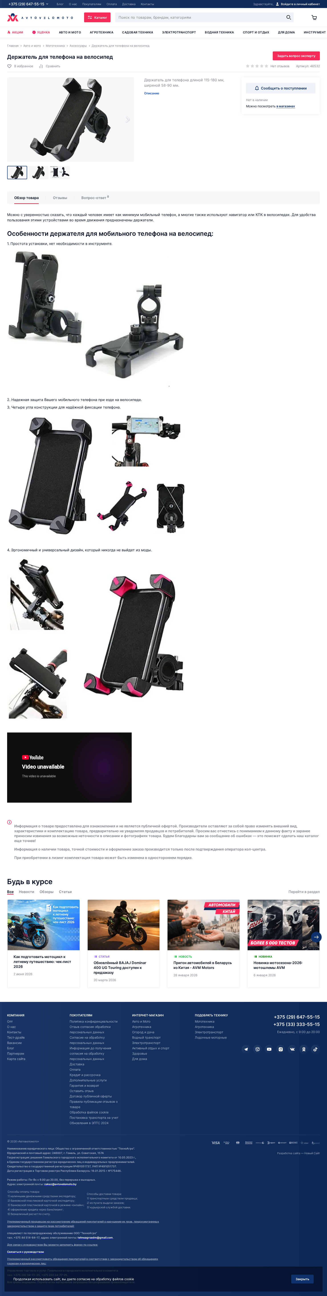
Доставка (77, 1064)
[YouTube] (269, 1049)
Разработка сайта (288, 1153)
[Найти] (289, 17)
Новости (26, 892)
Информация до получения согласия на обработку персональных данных (90, 1053)
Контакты (14, 1032)
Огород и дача (143, 1032)
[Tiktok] (315, 1049)
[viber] (257, 1049)
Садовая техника (137, 32)
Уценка (43, 32)
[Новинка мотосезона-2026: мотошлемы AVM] (283, 944)
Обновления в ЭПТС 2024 (89, 1123)
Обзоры (47, 892)
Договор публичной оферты (91, 1096)
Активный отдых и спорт (150, 1048)
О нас (11, 1027)
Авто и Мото (141, 1021)
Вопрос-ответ (93, 197)
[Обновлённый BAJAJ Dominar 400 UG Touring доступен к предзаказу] (123, 944)
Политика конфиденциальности (93, 1021)
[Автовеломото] (40, 17)
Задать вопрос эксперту (296, 56)
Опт (10, 1021)
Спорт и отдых (256, 32)
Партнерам (15, 1053)
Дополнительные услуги (88, 1080)
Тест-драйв (16, 1037)
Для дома (286, 32)
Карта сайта (16, 1059)
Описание (151, 93)
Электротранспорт (179, 32)
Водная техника (219, 32)
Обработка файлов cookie (89, 1112)
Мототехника (204, 1021)
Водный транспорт (146, 1037)
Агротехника (101, 32)
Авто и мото (70, 32)
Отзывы (60, 197)
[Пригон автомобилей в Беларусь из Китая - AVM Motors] (203, 944)
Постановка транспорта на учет (94, 1117)
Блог (10, 1048)
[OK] (303, 1049)
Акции (17, 32)
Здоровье (139, 1053)
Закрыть (302, 1279)
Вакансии (14, 1043)
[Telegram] (246, 1049)
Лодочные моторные (211, 1037)
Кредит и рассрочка (85, 1075)
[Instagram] (280, 1049)
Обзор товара (26, 197)
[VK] (292, 1049)
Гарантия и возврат (84, 1085)
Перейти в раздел (304, 892)
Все (10, 892)
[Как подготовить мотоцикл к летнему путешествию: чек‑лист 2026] (43, 944)
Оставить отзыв (82, 1091)
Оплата (75, 1069)
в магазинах (286, 106)
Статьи (65, 892)
